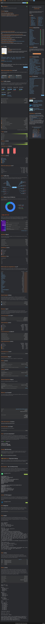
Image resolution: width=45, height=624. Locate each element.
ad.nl (2, 272)
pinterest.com (33, 25)
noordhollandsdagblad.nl (5, 289)
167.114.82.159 (31, 83)
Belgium (3, 160)
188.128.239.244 (31, 79)
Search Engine (6, 295)
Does (7, 433)
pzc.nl (2, 290)
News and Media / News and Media (6, 61)
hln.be (2, 273)
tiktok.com (32, 20)
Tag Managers (4, 75)
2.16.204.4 (22, 41)
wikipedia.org (33, 24)
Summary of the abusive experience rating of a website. (9, 381)
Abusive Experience (7, 379)
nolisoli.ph (31, 41)
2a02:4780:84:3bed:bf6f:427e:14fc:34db (35, 78)
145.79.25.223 (31, 81)
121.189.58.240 (31, 91)
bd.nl (2, 285)
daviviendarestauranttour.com (34, 43)
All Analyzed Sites (17, 623)
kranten (23, 57)
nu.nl (10, 58)
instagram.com (40, 18)
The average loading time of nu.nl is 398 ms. (7, 428)
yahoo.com (40, 22)
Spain (3, 162)
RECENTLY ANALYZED (14, 0)
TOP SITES (10, 0)
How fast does (7, 426)
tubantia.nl (2, 282)
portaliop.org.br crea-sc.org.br (34, 66)
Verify (6, 495)
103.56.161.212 (31, 93)
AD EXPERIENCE (22, 0)
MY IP (34, 0)
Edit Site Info (25, 67)
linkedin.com (40, 21)
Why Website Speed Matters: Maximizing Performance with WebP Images (38, 101)
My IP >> (42, 95)
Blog (21, 623)
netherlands (13, 58)
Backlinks (5, 234)
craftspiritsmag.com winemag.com (35, 69)
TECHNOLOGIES (31, 0)
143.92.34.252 (31, 82)
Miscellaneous (18, 75)
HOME (8, 0)
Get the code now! (37, 127)
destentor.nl (3, 278)
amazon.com (40, 19)
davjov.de (30, 29)
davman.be (31, 36)
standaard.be (3, 281)
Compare (24, 2)
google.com (33, 17)
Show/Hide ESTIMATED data (35, 115)
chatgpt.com (33, 22)
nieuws (7, 58)
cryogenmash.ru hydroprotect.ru (35, 68)
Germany (3, 161)
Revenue (4, 309)
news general (3, 58)
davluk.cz (30, 31)
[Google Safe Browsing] (1, 455)
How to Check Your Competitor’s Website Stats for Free (38, 109)
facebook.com (33, 18)
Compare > (26, 272)
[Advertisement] (14, 24)
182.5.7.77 (31, 89)
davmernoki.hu (31, 30)
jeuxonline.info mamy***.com (34, 70)
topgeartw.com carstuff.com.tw (35, 63)
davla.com (31, 40)
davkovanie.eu (31, 44)
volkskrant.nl (3, 277)
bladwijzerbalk (3, 57)
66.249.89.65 (31, 92)
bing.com (32, 21)
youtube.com (40, 17)
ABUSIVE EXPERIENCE (26, 0)
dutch (14, 57)
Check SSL (26, 474)
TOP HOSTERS (18, 0)
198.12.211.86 (31, 90)
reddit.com (40, 20)
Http (4, 515)
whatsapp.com (40, 25)
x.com (32, 19)
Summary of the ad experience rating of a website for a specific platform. (12, 358)
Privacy (24, 623)
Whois (4, 567)
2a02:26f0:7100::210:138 (17, 41)
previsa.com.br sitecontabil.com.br (35, 72)
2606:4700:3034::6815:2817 (33, 85)
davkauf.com (31, 39)
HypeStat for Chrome (37, 53)
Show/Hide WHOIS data (35, 118)
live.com (39, 24)
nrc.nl (2, 279)
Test (27, 502)
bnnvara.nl (2, 287)
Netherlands (4, 158)
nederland (8, 57)
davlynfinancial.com (32, 38)
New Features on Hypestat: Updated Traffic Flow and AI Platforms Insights (37, 105)
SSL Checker (9, 466)
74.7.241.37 (31, 88)
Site (4, 505)
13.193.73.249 (31, 84)
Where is (6, 392)
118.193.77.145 (31, 80)
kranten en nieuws (18, 57)
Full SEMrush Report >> (24, 230)
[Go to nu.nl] (7, 6)
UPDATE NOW (36, 8)
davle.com (31, 32)
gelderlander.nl (3, 276)
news (11, 57)
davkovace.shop (32, 42)
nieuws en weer (18, 58)
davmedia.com (31, 37)
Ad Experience (6, 356)
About (26, 623)
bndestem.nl (3, 286)
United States (4, 159)
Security (10, 75)
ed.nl (2, 288)
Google (6, 449)
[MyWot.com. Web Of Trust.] (2, 458)
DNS (4, 552)
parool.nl (2, 280)
